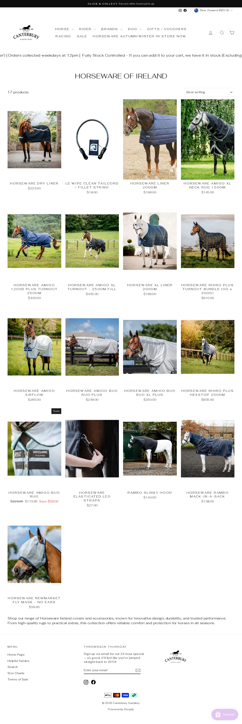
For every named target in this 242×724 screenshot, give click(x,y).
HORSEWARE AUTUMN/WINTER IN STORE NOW (139, 36)
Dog (133, 29)
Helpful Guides (18, 661)
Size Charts (16, 673)
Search (13, 667)
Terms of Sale (18, 679)
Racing (63, 36)
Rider (86, 29)
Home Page (16, 654)
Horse (63, 29)
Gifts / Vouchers (167, 29)
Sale (82, 36)
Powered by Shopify (121, 709)
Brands (110, 29)
